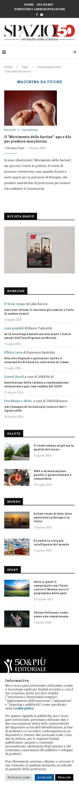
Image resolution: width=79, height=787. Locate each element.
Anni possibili (14, 328)
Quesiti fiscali (14, 376)
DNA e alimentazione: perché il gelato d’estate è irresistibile (52, 474)
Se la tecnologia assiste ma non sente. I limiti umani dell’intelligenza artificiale (37, 336)
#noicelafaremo (29, 130)
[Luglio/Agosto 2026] (39, 249)
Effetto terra (13, 352)
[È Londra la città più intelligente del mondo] (16, 547)
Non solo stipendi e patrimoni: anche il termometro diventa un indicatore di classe (36, 360)
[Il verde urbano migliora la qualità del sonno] (16, 452)
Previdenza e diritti (18, 401)
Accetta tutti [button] (44, 777)
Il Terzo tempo (14, 304)
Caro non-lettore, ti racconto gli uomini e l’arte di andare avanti (39, 311)
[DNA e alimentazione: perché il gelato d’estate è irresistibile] (16, 477)
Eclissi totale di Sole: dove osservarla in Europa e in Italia (53, 517)
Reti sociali (10, 130)
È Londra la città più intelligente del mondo (51, 542)
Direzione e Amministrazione (39, 9)
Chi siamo (44, 4)
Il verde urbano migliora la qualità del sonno (54, 447)
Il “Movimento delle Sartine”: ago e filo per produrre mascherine (37, 139)
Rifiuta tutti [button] (64, 777)
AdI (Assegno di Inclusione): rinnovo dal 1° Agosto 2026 (35, 408)
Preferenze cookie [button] (19, 777)
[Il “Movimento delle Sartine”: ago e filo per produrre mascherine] (30, 108)
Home (28, 4)
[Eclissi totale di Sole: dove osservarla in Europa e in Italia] (16, 520)
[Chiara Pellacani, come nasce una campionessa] (16, 619)
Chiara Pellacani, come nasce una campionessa (51, 614)
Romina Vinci (15, 148)
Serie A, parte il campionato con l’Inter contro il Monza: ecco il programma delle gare (51, 587)
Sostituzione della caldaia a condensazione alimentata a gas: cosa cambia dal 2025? (36, 384)
